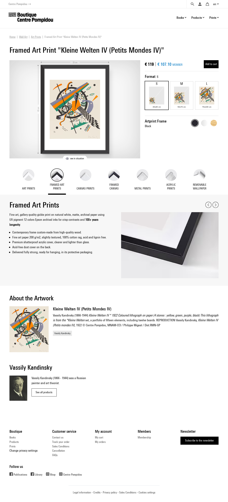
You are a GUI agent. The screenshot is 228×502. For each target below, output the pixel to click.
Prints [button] (212, 17)
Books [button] (180, 17)
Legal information (82, 492)
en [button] (214, 4)
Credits (96, 492)
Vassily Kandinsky (62, 333)
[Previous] (208, 204)
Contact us (57, 437)
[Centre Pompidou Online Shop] (31, 17)
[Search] (192, 4)
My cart (99, 437)
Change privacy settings (23, 450)
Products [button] (196, 17)
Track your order (60, 442)
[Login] (199, 4)
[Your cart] (207, 4)
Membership (144, 437)
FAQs (55, 455)
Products (14, 442)
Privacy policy (110, 492)
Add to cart (211, 64)
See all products (44, 392)
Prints (12, 446)
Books (12, 437)
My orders (100, 442)
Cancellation (58, 450)
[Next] (216, 204)
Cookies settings (147, 492)
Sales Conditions (60, 446)
